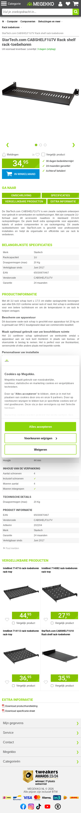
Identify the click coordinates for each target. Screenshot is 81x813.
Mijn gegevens (13, 723)
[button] (14, 4)
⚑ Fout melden (11, 548)
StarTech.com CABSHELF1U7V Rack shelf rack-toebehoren (33, 33)
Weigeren (40, 449)
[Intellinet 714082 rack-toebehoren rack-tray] (59, 592)
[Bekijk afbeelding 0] (36, 145)
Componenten (27, 21)
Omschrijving (21, 195)
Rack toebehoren (11, 27)
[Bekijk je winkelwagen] (75, 4)
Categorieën (11, 761)
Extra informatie (63, 201)
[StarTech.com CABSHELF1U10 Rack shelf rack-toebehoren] (59, 654)
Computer (12, 21)
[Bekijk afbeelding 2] (45, 145)
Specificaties (60, 195)
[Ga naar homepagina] (40, 3)
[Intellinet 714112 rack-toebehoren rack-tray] (21, 654)
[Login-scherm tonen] (60, 4)
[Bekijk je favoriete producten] (68, 4)
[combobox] (37, 12)
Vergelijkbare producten (24, 201)
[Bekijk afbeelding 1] (40, 145)
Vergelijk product (55, 154)
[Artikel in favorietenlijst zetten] (38, 155)
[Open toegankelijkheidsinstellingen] (58, 806)
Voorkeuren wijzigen (38, 438)
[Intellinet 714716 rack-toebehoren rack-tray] (21, 592)
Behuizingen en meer (49, 21)
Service (8, 732)
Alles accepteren (40, 426)
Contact (8, 742)
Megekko (9, 751)
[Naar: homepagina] (3, 21)
